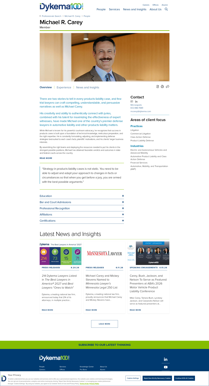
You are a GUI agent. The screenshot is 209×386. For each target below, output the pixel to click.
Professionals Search (51, 16)
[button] (82, 196)
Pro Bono (83, 369)
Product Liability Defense (142, 140)
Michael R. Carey (72, 16)
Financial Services (139, 162)
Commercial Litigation (141, 133)
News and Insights (134, 9)
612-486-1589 (137, 107)
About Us (155, 9)
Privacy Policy (94, 383)
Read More (46, 158)
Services (114, 9)
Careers (146, 5)
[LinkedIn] (166, 359)
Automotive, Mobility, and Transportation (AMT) (149, 167)
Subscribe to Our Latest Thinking (104, 345)
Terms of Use (84, 383)
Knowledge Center (87, 366)
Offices (155, 5)
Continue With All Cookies (184, 378)
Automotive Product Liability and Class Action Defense (148, 158)
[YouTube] (166, 367)
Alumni (165, 5)
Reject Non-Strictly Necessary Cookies (157, 378)
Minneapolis (136, 104)
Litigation (135, 130)
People (101, 9)
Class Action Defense (141, 136)
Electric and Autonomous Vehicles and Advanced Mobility (149, 151)
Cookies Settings (133, 378)
